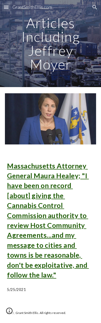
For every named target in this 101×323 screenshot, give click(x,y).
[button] (6, 7)
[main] (50, 43)
